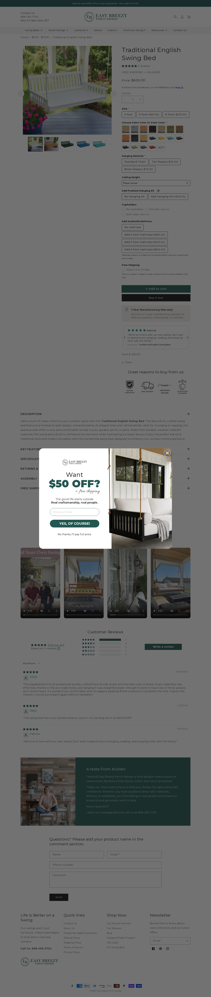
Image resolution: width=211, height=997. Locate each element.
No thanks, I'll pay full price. (75, 534)
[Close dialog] (167, 453)
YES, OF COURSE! (74, 523)
